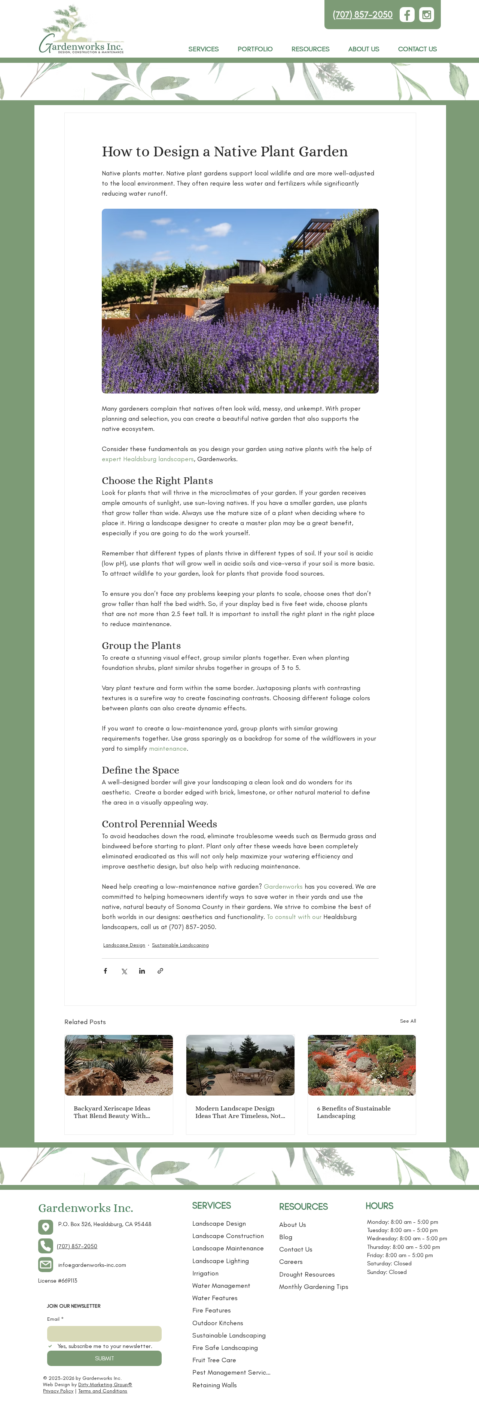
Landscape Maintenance (228, 1248)
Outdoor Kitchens (217, 1323)
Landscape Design (124, 945)
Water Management (221, 1285)
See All (408, 1021)
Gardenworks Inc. (85, 1207)
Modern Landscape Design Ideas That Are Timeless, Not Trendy (238, 1112)
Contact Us (295, 1249)
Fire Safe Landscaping (225, 1348)
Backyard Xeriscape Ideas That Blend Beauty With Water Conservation (112, 1112)
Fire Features (211, 1310)
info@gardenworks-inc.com (92, 1264)
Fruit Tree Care (214, 1360)
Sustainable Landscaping (180, 945)
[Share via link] (160, 970)
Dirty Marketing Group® (105, 1384)
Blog (285, 1237)
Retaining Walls (214, 1385)
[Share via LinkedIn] (142, 970)
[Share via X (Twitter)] (123, 970)
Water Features (215, 1298)
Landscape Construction (228, 1236)
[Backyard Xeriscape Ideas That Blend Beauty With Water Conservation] (119, 1065)
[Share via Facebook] (105, 970)
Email (55, 1319)
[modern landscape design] (240, 1065)
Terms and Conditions (102, 1391)
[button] (310, 49)
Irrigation (205, 1273)
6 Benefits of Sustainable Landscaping (354, 1112)
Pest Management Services (232, 1372)
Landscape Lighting (220, 1261)
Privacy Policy (58, 1391)
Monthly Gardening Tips (313, 1287)
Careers (291, 1262)
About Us (292, 1224)
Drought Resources (307, 1274)
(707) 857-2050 (363, 14)
